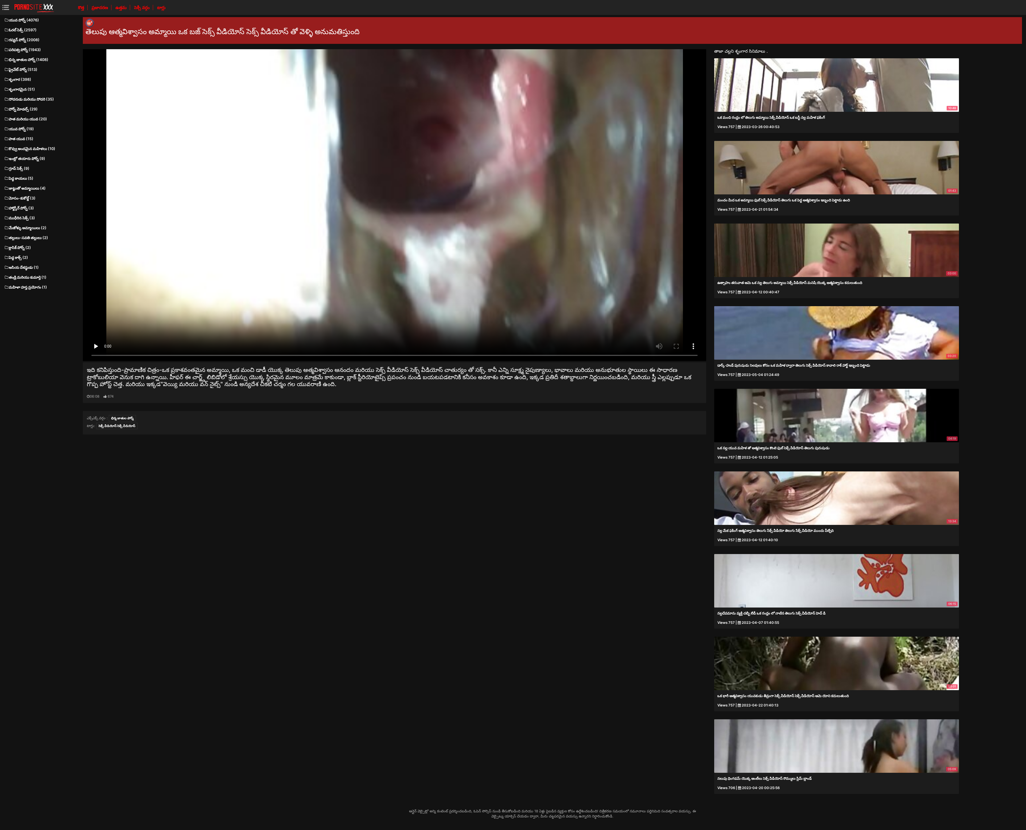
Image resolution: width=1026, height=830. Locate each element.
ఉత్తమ (121, 7)
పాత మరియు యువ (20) (28, 119)
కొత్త (81, 7)
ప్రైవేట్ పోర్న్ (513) (23, 69)
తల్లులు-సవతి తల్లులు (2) (28, 237)
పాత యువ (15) (21, 138)
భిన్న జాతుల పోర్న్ (122, 418)
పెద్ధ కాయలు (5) (21, 178)
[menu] (5, 7)
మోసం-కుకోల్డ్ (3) (22, 198)
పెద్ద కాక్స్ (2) (18, 257)
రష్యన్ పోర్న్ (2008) (24, 39)
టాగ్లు (161, 7)
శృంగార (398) (20, 79)
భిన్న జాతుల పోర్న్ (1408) (28, 59)
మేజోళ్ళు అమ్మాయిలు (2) (27, 227)
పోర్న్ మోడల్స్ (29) (23, 109)
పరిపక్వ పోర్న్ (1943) (25, 49)
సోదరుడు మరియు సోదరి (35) (31, 99)
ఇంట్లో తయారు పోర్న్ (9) (27, 158)
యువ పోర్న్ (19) (21, 128)
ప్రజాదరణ (100, 7)
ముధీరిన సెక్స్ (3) (22, 218)
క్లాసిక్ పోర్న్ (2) (20, 247)
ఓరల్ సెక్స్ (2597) (23, 30)
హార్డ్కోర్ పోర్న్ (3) (21, 208)
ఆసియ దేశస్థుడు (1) (24, 267)
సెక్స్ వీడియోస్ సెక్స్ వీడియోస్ (117, 426)
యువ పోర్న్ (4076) (24, 20)
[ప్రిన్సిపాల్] (34, 7)
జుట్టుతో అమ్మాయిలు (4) (27, 188)
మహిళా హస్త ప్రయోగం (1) (28, 287)
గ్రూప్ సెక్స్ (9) (19, 168)
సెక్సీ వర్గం (142, 7)
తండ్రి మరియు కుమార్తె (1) (27, 277)
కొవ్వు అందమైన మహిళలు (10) (32, 148)
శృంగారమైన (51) (22, 89)
